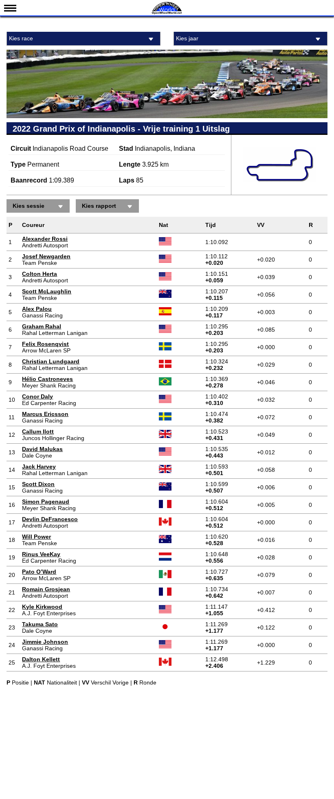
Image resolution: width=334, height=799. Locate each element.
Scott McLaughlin (46, 291)
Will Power (36, 536)
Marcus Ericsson (45, 414)
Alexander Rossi (45, 239)
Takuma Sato (40, 624)
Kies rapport (99, 206)
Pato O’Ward (39, 571)
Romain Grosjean (46, 589)
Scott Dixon (38, 484)
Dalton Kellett (41, 659)
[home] (167, 13)
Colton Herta (39, 274)
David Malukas (42, 449)
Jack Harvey (39, 466)
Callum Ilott (38, 431)
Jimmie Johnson (45, 641)
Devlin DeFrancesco (50, 519)
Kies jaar (187, 38)
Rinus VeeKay (41, 554)
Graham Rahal (41, 326)
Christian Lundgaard (50, 361)
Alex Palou (37, 309)
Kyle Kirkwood (42, 606)
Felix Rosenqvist (45, 344)
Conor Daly (37, 396)
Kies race (21, 38)
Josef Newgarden (46, 256)
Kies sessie (28, 206)
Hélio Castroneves (47, 379)
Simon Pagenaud (45, 501)
